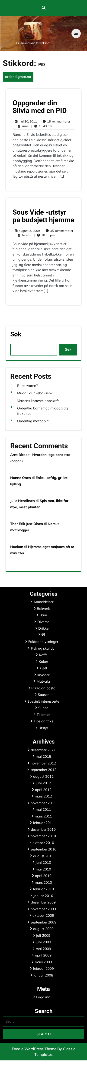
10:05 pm (44, 235)
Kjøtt (43, 668)
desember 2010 (43, 829)
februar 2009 (43, 968)
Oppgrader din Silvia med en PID (40, 107)
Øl (43, 634)
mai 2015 (43, 756)
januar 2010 (43, 895)
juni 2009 (43, 942)
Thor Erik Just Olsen (26, 523)
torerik (23, 235)
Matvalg (43, 681)
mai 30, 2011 (27, 121)
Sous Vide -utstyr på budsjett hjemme (43, 216)
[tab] (76, 33)
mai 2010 (43, 869)
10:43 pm (41, 126)
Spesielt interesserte (43, 701)
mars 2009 (43, 962)
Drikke (43, 628)
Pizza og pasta (43, 688)
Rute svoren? (27, 385)
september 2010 (43, 849)
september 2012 (43, 769)
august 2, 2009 (28, 231)
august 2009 (43, 929)
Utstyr (43, 728)
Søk (15, 334)
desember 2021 (43, 750)
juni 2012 (43, 783)
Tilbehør (43, 714)
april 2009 (43, 955)
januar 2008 (43, 975)
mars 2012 (43, 796)
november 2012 (43, 763)
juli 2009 (43, 935)
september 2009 (43, 922)
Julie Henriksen (22, 500)
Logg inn (43, 997)
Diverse (43, 622)
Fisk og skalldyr (43, 648)
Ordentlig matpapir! (32, 421)
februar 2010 (43, 889)
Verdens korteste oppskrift (38, 401)
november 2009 (43, 909)
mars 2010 (43, 882)
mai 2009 (43, 948)
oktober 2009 (43, 915)
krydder (43, 675)
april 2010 (43, 875)
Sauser (43, 694)
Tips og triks (43, 721)
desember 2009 (43, 902)
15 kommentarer (55, 121)
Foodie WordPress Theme (34, 1048)
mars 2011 (43, 816)
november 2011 (43, 803)
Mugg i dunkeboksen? (34, 393)
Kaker (43, 661)
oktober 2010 (43, 842)
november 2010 (43, 836)
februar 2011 (43, 822)
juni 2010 (43, 862)
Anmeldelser (43, 602)
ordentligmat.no (18, 76)
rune (22, 126)
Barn (43, 615)
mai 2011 (43, 809)
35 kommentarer (58, 231)
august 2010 (43, 856)
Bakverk (43, 608)
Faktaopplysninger (43, 641)
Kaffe (43, 655)
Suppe (43, 708)
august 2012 (43, 776)
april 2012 (43, 789)
